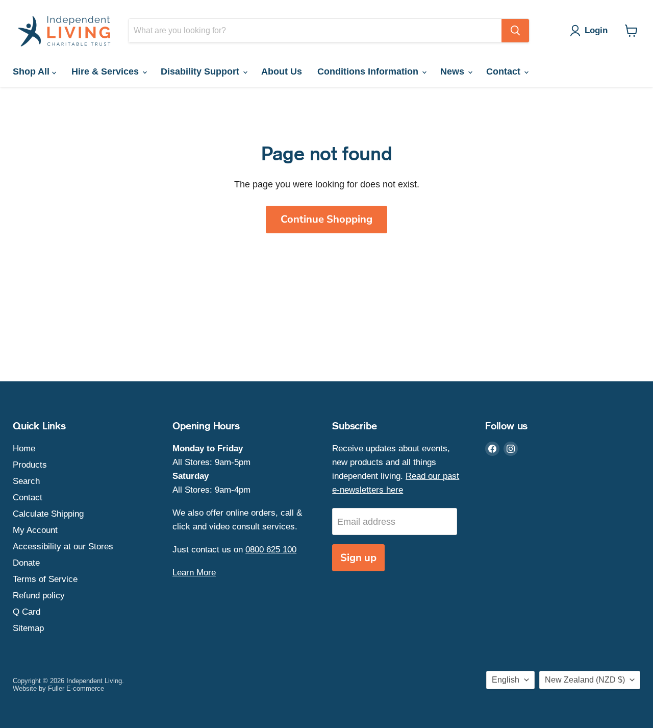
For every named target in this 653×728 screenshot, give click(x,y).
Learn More (194, 572)
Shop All (32, 71)
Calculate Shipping (48, 514)
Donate (26, 563)
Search (26, 481)
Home (24, 448)
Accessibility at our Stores (63, 546)
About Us (281, 71)
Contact (504, 71)
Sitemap (28, 628)
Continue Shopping (326, 219)
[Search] (515, 30)
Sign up (358, 558)
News (453, 71)
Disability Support (201, 71)
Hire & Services (106, 71)
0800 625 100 (270, 549)
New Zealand (585, 679)
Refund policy (39, 595)
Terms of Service (45, 579)
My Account (35, 530)
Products (30, 465)
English (505, 679)
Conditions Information (369, 71)
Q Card (26, 612)
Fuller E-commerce (76, 688)
